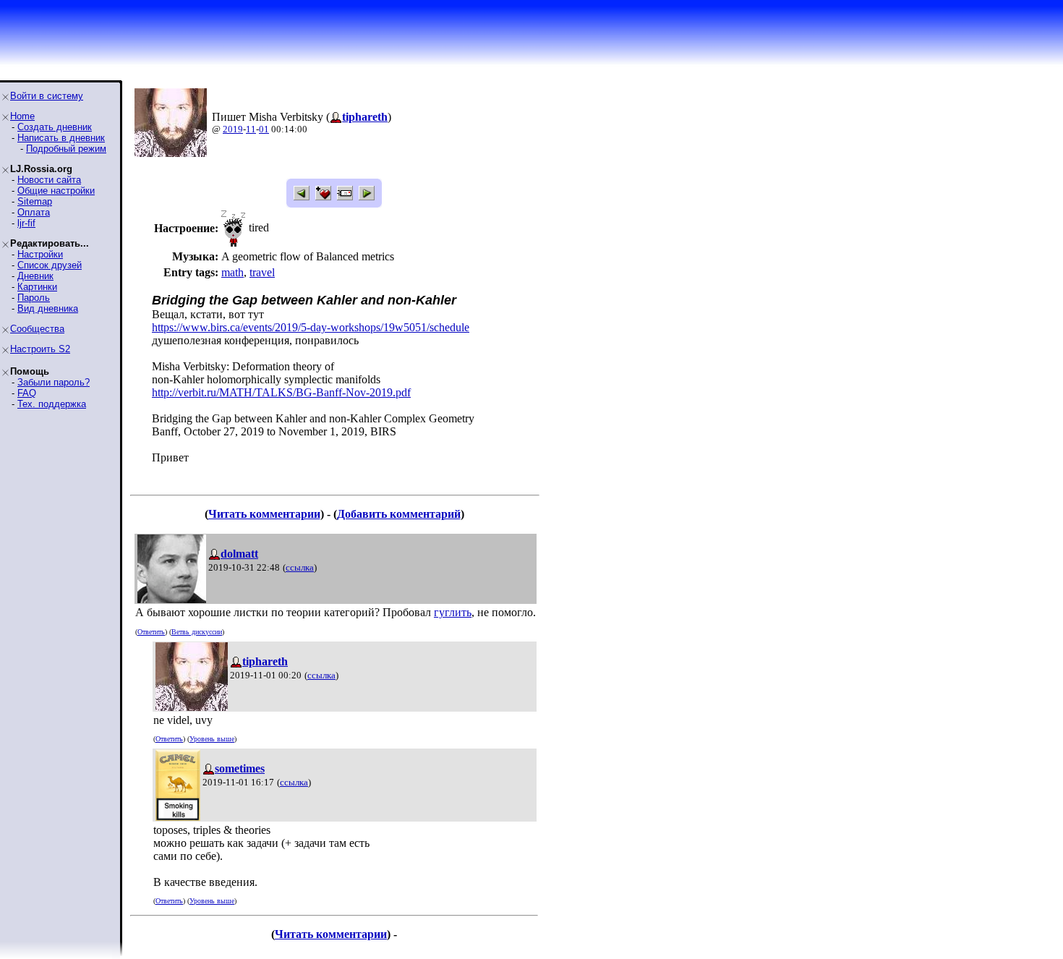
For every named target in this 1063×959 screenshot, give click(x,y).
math (232, 272)
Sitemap (34, 201)
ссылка (300, 567)
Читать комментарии (264, 514)
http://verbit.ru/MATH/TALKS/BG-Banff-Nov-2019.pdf (281, 392)
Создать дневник (54, 127)
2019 (233, 129)
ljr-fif (26, 223)
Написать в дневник (61, 137)
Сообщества (37, 328)
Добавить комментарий (399, 514)
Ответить (151, 632)
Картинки (37, 286)
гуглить (452, 612)
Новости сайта (49, 179)
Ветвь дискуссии (196, 632)
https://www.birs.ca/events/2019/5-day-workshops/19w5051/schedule (310, 327)
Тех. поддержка (51, 403)
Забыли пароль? (53, 382)
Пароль (33, 297)
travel (262, 272)
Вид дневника (47, 308)
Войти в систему (46, 95)
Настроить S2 (40, 349)
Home (22, 116)
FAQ (26, 393)
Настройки (40, 254)
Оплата (33, 212)
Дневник (35, 275)
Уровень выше (211, 739)
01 (264, 129)
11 (251, 129)
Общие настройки (56, 190)
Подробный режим (66, 148)
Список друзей (49, 265)
